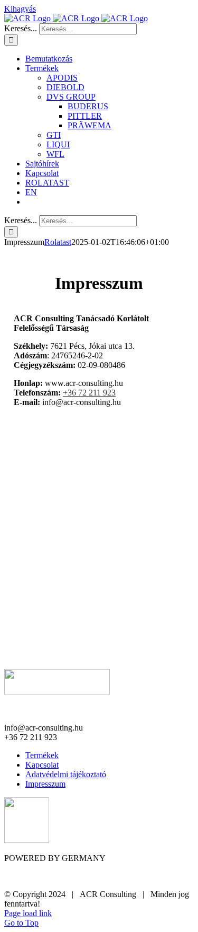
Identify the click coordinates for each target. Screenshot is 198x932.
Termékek (42, 755)
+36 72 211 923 (89, 392)
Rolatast (57, 242)
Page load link (28, 913)
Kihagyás (20, 8)
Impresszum (45, 783)
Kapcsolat (42, 764)
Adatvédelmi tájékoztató (65, 774)
